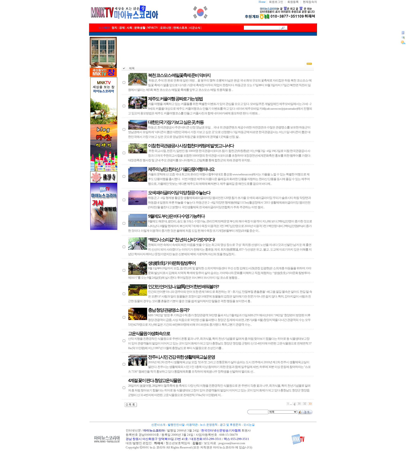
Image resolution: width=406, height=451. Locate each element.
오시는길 (249, 424)
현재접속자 (310, 2)
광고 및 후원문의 (230, 424)
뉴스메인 (104, 27)
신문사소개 (158, 424)
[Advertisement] (217, 47)
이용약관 (192, 424)
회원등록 (293, 2)
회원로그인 (276, 2)
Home (262, 2)
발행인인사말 (176, 424)
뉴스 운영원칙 (209, 424)
